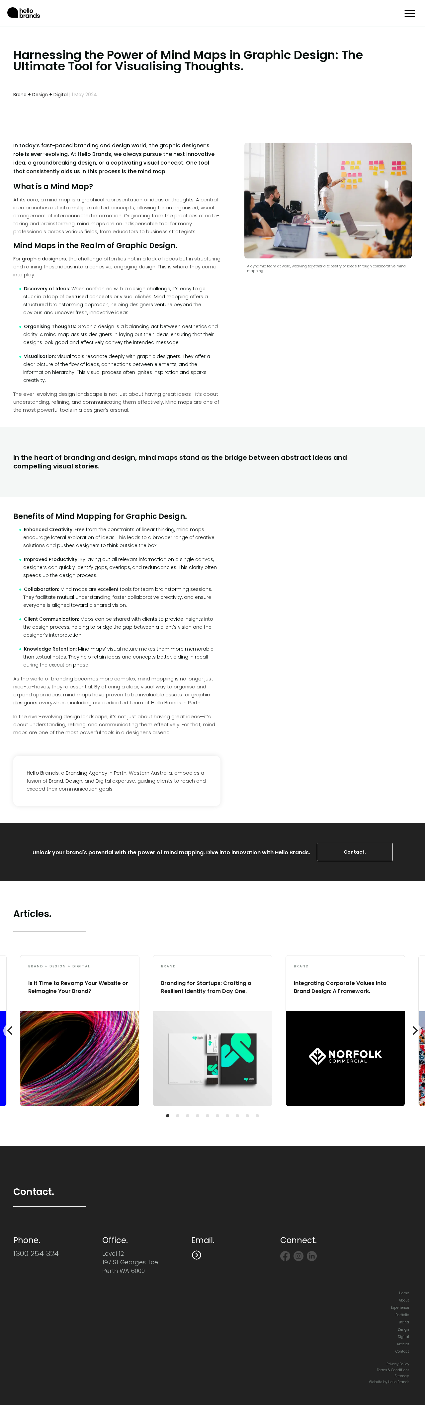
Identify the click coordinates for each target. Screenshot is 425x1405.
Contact (402, 1351)
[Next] (414, 1030)
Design (40, 94)
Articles (403, 1344)
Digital (60, 94)
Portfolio (402, 1314)
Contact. (355, 852)
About (404, 1300)
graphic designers (44, 258)
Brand (20, 94)
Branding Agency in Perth (96, 772)
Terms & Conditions (393, 1370)
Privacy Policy (397, 1364)
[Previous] (10, 1030)
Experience (400, 1307)
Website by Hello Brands (389, 1381)
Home (404, 1293)
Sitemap (402, 1375)
